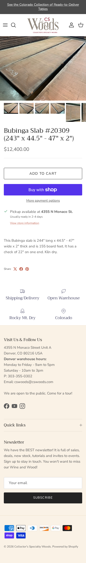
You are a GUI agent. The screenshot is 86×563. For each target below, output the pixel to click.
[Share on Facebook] (21, 269)
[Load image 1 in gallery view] (43, 68)
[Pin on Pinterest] (27, 269)
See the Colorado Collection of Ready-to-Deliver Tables (43, 6)
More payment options (43, 201)
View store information (24, 223)
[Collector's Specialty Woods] (43, 25)
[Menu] (5, 25)
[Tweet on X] (15, 269)
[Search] (16, 25)
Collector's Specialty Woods (32, 546)
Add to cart (43, 173)
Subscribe (43, 498)
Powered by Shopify (65, 546)
